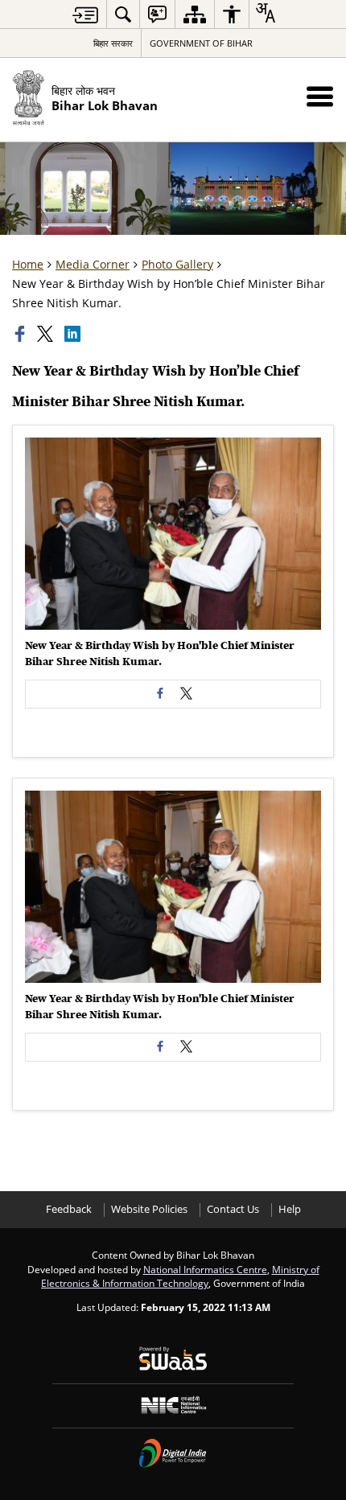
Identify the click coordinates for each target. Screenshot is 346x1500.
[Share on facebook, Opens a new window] (21, 333)
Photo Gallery (177, 264)
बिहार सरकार (113, 43)
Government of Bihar (201, 43)
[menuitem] (123, 14)
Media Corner (93, 264)
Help (289, 1209)
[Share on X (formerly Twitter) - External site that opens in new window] (186, 694)
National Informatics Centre (205, 1269)
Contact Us (233, 1209)
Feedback (69, 1209)
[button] (320, 96)
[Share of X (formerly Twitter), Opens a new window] (46, 333)
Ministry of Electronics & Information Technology (180, 1276)
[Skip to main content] (85, 15)
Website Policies (149, 1209)
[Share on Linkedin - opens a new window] (74, 333)
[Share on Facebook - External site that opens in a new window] (160, 694)
